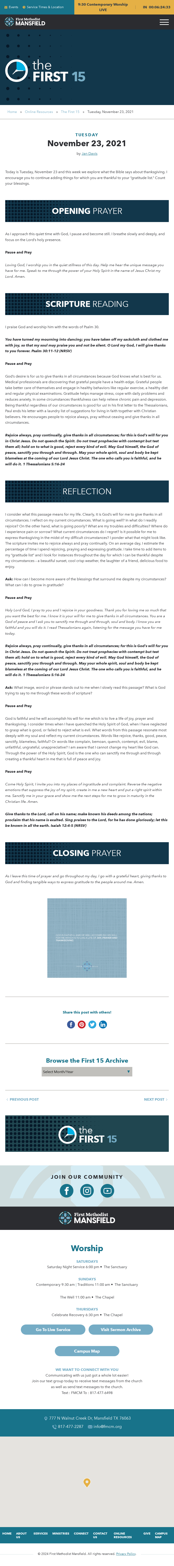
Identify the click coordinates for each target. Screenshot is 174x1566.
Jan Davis (89, 153)
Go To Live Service (53, 1329)
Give (146, 1533)
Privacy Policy (125, 1554)
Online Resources (39, 112)
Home (12, 112)
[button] (88, 1482)
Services (41, 1533)
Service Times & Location (45, 7)
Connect (81, 1533)
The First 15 (70, 112)
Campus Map (87, 1351)
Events (13, 7)
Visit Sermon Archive (121, 1329)
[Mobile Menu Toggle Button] (164, 21)
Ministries (60, 1533)
